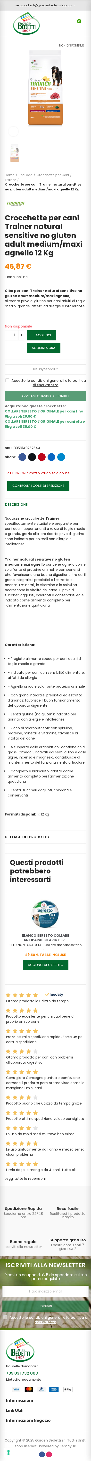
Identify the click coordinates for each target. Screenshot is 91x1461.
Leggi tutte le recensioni (25, 1178)
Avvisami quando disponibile (45, 396)
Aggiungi (43, 335)
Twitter (32, 457)
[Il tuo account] (86, 23)
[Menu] (4, 23)
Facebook (22, 457)
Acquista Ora (43, 348)
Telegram (61, 457)
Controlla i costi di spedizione (38, 485)
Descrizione (16, 504)
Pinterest (42, 457)
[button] (43, 5)
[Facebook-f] (42, 1454)
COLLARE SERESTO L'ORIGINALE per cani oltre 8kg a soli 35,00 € (45, 424)
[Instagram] (49, 1454)
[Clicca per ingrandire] (13, 131)
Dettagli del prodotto (27, 836)
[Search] (68, 23)
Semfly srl (68, 1446)
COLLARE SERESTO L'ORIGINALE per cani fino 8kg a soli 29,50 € (44, 414)
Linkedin (51, 457)
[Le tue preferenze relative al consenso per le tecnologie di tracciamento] (8, 1452)
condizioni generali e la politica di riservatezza (58, 382)
